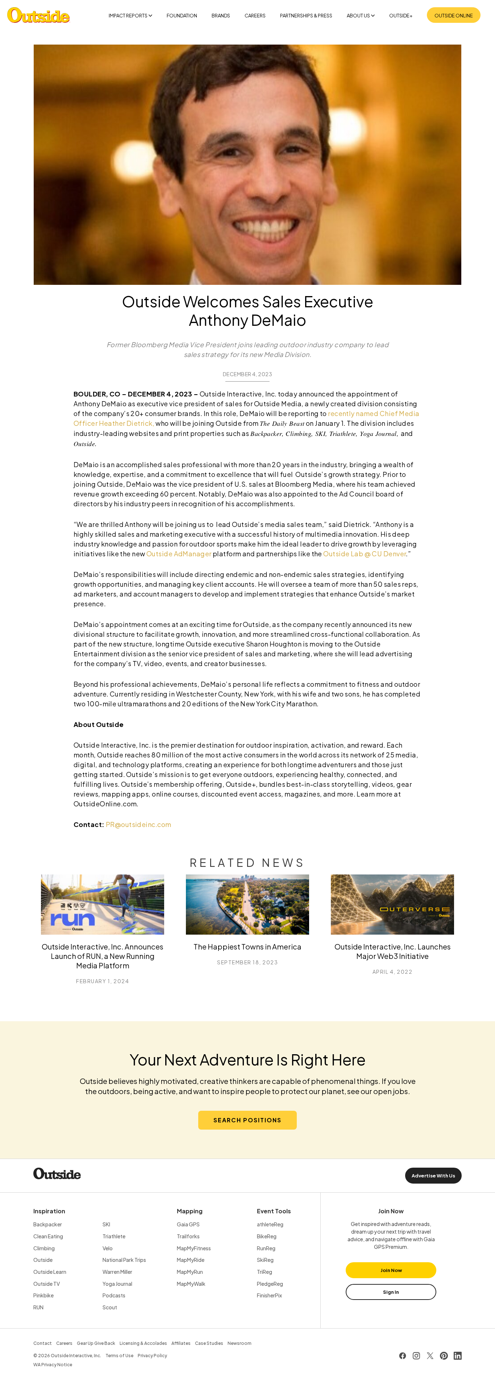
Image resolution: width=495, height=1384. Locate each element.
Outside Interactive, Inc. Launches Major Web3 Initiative (392, 951)
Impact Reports (128, 15)
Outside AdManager (178, 553)
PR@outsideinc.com (138, 824)
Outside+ (400, 15)
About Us (358, 15)
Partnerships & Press (306, 15)
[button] (247, 1120)
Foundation (182, 15)
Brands (221, 15)
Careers (255, 15)
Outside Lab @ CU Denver (364, 553)
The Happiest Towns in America (247, 946)
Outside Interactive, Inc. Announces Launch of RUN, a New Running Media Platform (102, 956)
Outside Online (453, 15)
